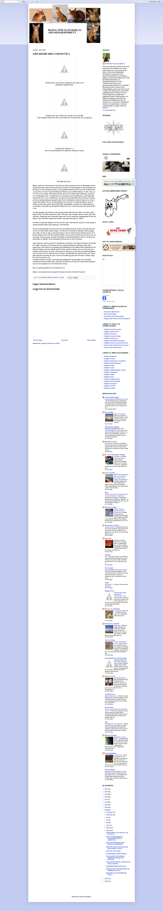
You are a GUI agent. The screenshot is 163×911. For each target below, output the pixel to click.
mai (107, 820)
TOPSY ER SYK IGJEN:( (113, 851)
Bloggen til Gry (109, 591)
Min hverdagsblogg (110, 314)
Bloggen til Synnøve (110, 383)
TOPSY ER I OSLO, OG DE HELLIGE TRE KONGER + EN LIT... (117, 847)
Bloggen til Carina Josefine (112, 329)
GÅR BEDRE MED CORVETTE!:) (116, 866)
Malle (106, 492)
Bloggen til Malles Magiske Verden (115, 370)
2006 (106, 881)
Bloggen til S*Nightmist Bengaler (114, 341)
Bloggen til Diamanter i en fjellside (115, 361)
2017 (106, 789)
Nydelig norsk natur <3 (111, 696)
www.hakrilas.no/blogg (112, 427)
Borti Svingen (109, 568)
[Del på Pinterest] (77, 277)
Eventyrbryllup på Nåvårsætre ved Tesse (116, 399)
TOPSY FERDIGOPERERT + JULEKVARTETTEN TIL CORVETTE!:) (114, 838)
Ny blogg (117, 540)
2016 (106, 792)
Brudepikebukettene (120, 678)
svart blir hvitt (118, 755)
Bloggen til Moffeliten (110, 372)
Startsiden (64, 340)
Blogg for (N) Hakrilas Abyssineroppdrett (117, 318)
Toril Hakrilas (106, 295)
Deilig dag (117, 625)
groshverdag (109, 707)
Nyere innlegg (37, 340)
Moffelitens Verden (111, 441)
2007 (106, 878)
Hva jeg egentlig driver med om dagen (116, 569)
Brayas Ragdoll (110, 769)
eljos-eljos (108, 538)
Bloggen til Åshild (109, 386)
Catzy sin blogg (110, 640)
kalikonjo (108, 555)
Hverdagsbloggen (110, 753)
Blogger (88, 896)
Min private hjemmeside (111, 312)
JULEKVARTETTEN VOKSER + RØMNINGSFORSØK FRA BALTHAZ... (115, 858)
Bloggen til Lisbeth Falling (112, 336)
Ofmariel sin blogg (110, 507)
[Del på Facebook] (75, 277)
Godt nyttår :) (109, 584)
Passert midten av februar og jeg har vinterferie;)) (119, 510)
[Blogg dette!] (71, 277)
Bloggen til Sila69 (109, 388)
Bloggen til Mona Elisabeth (112, 363)
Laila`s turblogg (110, 473)
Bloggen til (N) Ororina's (111, 331)
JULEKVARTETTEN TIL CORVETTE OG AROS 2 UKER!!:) (118, 862)
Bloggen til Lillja (109, 365)
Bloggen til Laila (109, 368)
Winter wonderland (120, 414)
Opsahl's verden (110, 676)
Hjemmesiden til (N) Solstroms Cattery (116, 345)
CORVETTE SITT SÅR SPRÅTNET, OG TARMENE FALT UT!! (118, 869)
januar (108, 830)
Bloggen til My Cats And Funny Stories (116, 343)
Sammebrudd (109, 443)
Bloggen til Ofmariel (110, 356)
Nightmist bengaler (111, 735)
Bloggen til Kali (109, 377)
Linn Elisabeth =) (110, 694)
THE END (117, 456)
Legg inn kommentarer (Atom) (50, 343)
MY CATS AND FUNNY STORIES (115, 455)
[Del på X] (73, 277)
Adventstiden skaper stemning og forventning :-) (120, 594)
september (109, 815)
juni (107, 817)
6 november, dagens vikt (121, 610)
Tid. (106, 556)
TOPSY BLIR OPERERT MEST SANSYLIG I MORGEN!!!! (115, 843)
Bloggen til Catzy (109, 359)
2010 (106, 805)
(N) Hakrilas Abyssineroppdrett (115, 63)
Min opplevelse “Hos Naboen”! (114, 724)
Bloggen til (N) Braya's (111, 338)
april (107, 822)
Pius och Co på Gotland (112, 609)
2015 (106, 794)
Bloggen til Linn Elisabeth (112, 381)
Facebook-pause (110, 527)
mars (108, 825)
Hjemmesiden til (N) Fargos (112, 347)
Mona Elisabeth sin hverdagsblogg (116, 658)
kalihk (107, 582)
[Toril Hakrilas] (104, 299)
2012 (106, 799)
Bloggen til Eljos (109, 374)
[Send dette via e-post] (68, 277)
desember (109, 812)
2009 (106, 807)
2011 (106, 802)
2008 (106, 810)
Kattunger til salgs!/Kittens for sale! (115, 771)
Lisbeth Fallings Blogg (112, 397)
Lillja (106, 722)
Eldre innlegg (91, 340)
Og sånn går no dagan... (112, 525)
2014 (106, 797)
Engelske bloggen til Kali (112, 379)
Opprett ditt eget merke (109, 301)
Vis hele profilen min (109, 110)
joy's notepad (109, 412)
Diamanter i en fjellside (112, 624)
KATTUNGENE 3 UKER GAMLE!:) (116, 854)
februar (108, 828)
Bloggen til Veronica (110, 334)
